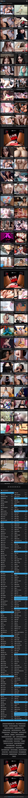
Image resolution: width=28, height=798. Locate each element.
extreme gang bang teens (21, 736)
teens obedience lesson (20, 723)
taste (14, 736)
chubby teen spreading (9, 728)
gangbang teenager (13, 754)
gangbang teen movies (19, 728)
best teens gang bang (13, 725)
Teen (2, 1)
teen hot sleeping (14, 749)
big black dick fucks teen (6, 736)
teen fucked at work (5, 749)
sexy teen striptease (22, 754)
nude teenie (7, 734)
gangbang (12, 734)
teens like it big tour (22, 749)
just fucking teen (14, 732)
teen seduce (5, 725)
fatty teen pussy (5, 754)
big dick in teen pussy (13, 752)
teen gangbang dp (22, 752)
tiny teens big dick (9, 738)
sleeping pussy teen (6, 732)
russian (23, 730)
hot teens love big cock (8, 743)
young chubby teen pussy (19, 743)
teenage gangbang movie (9, 747)
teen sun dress (17, 741)
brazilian (23, 741)
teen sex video (19, 745)
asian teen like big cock (16, 730)
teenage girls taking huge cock (8, 723)
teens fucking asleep (10, 745)
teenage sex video (6, 730)
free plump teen (22, 725)
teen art (14, 756)
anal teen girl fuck (22, 732)
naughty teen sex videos (8, 741)
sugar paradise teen (19, 747)
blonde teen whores (20, 734)
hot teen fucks (5, 752)
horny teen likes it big (18, 738)
